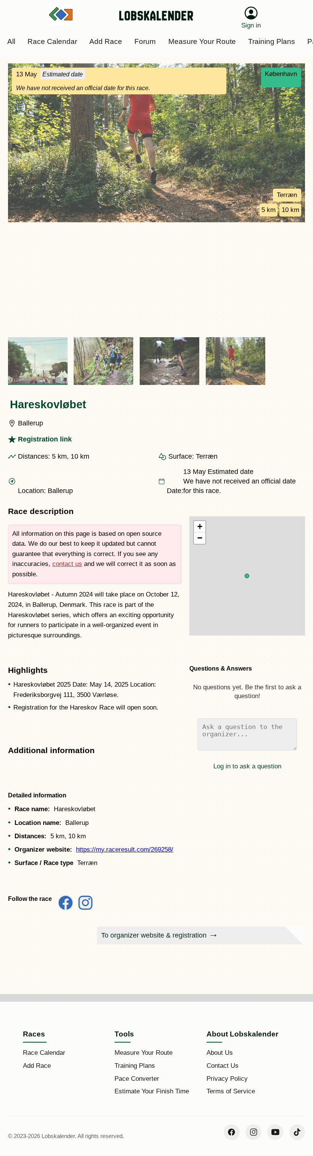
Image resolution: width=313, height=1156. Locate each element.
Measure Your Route (144, 1052)
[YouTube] (275, 1132)
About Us (220, 1052)
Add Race (37, 1065)
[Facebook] (232, 1132)
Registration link (45, 439)
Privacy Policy (227, 1078)
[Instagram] (253, 1132)
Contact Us (223, 1065)
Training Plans (135, 1065)
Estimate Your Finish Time (152, 1091)
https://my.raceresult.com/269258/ (124, 849)
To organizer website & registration (154, 935)
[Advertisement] (156, 279)
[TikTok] (297, 1132)
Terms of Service (231, 1091)
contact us (67, 563)
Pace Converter (137, 1078)
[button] (247, 576)
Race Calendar (44, 1052)
